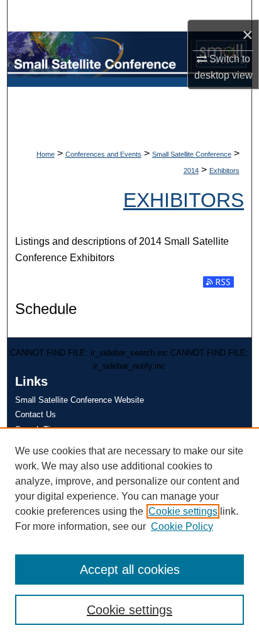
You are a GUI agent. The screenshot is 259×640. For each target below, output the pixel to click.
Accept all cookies (130, 569)
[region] (129, 533)
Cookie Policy (182, 526)
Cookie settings (183, 511)
